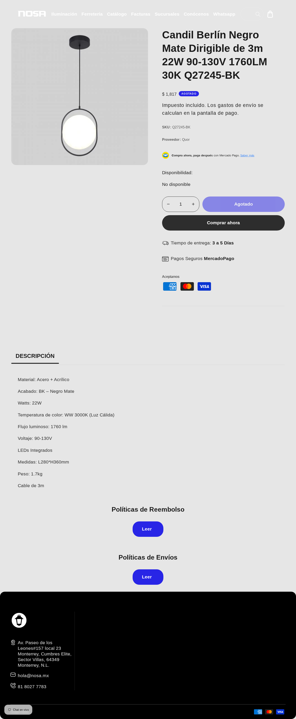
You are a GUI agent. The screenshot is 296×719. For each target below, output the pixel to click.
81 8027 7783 (32, 686)
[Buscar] (257, 14)
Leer (147, 528)
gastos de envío (237, 105)
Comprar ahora (223, 222)
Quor (186, 139)
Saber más (247, 155)
